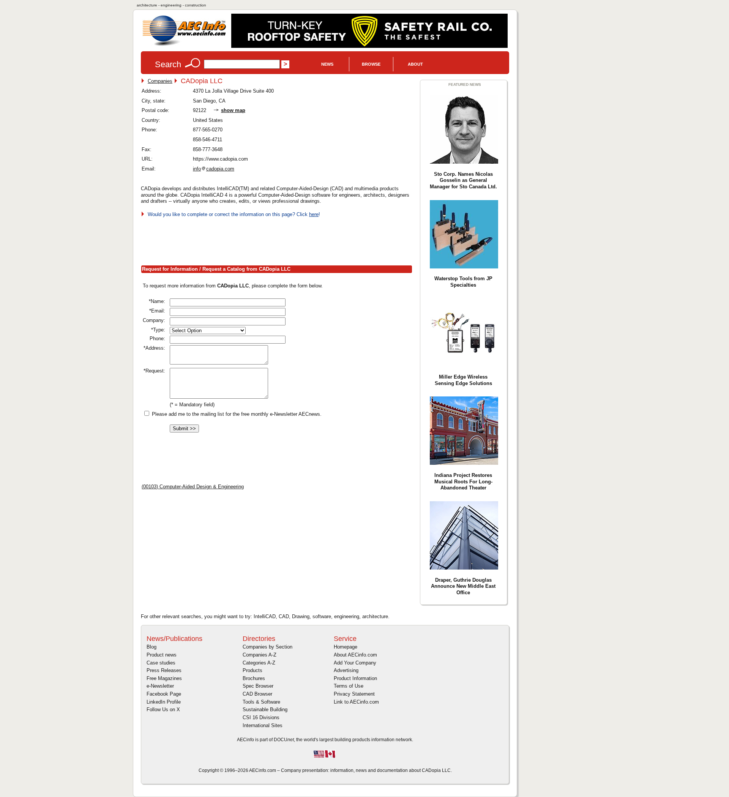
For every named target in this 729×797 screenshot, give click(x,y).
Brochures (254, 678)
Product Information (355, 678)
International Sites (262, 725)
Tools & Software (261, 702)
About (415, 64)
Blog (151, 647)
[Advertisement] (279, 240)
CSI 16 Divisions (261, 717)
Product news (162, 655)
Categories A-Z (259, 663)
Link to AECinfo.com (356, 702)
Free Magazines (164, 678)
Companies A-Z (259, 655)
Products (252, 670)
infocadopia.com (213, 169)
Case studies (161, 663)
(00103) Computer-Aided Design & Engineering (193, 486)
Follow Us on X (163, 709)
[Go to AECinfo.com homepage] (184, 45)
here (314, 214)
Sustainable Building (265, 709)
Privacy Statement (354, 694)
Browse (371, 64)
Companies (160, 81)
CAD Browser (257, 694)
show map (233, 110)
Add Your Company (355, 663)
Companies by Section (267, 647)
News (327, 64)
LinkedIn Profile (164, 702)
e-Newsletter (160, 686)
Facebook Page (164, 694)
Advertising (346, 670)
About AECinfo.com (355, 655)
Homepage (345, 647)
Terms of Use (348, 686)
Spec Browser (258, 686)
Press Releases (164, 670)
